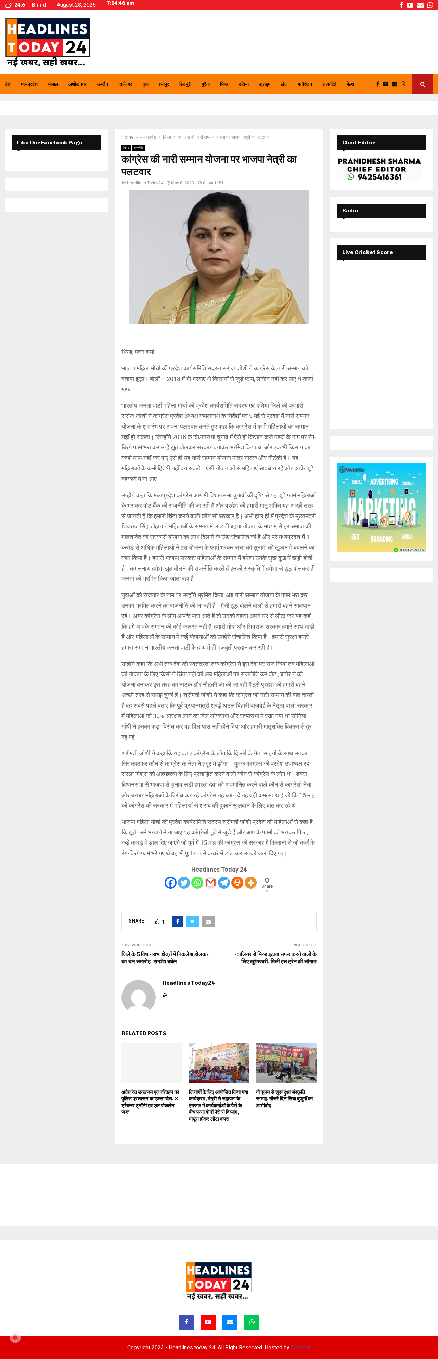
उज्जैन (102, 84)
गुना (145, 84)
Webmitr (301, 1347)
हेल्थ (350, 84)
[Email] (396, 84)
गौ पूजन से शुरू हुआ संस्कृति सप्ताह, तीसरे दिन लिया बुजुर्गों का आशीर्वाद (284, 1099)
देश (8, 84)
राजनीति (329, 84)
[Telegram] (224, 883)
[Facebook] (379, 84)
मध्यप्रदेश (29, 84)
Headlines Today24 (145, 183)
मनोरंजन (305, 84)
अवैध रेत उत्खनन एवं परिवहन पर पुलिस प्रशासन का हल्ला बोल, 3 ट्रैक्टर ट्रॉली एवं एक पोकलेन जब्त (150, 1102)
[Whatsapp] (405, 84)
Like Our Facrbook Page (49, 142)
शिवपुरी (185, 84)
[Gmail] (211, 883)
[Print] (237, 883)
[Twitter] (184, 883)
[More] (251, 883)
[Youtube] (387, 84)
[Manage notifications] (15, 1337)
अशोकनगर (77, 84)
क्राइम (264, 84)
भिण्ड (224, 84)
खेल (284, 84)
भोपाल (53, 84)
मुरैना (206, 84)
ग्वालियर (125, 84)
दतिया (244, 84)
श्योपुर (164, 84)
